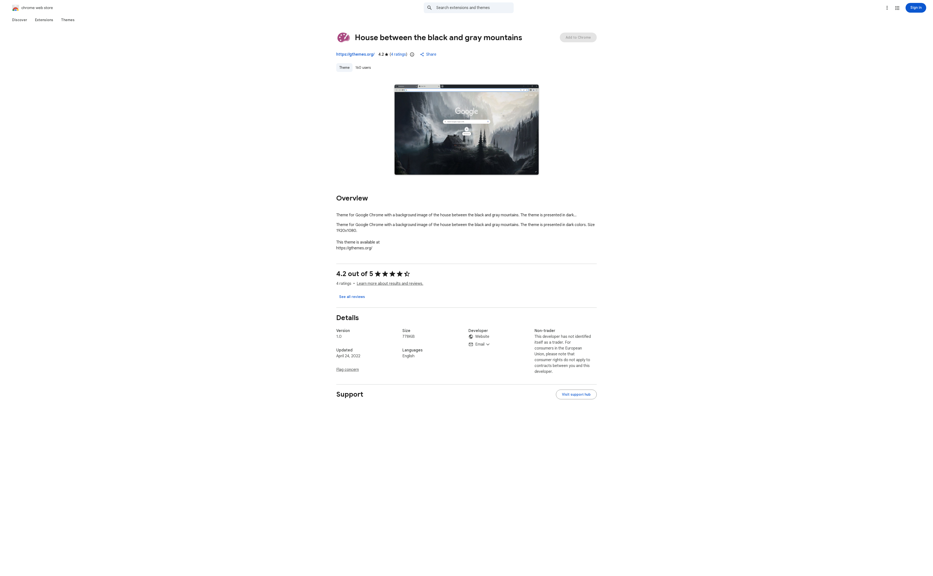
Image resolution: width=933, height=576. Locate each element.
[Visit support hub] (576, 394)
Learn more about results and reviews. (390, 283)
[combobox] (475, 8)
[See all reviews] (352, 297)
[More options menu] (887, 8)
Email (479, 344)
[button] (897, 8)
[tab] (19, 20)
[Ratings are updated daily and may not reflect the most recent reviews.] (412, 54)
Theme (344, 67)
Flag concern (347, 369)
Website (482, 336)
